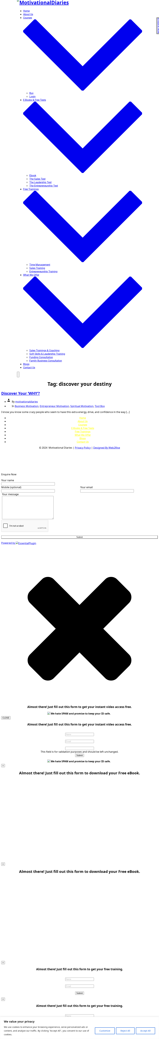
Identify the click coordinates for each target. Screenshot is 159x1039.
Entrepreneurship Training (43, 271)
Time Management (39, 264)
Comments (79, 744)
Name (79, 730)
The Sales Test (37, 178)
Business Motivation (27, 406)
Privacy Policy (83, 447)
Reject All (125, 1030)
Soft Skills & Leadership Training (47, 353)
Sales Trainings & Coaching (44, 350)
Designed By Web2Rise (106, 447)
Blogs (26, 364)
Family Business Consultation (45, 360)
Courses (82, 424)
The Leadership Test (40, 182)
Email (79, 737)
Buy (31, 93)
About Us (28, 14)
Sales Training (37, 268)
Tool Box (100, 406)
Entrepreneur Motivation (54, 406)
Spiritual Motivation (81, 406)
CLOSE (5, 718)
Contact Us (29, 367)
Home (26, 10)
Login (32, 96)
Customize (104, 1030)
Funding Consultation (41, 357)
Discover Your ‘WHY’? (20, 393)
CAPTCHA (79, 989)
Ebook (32, 175)
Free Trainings (82, 431)
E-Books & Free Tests (82, 428)
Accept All (145, 1030)
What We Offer (83, 435)
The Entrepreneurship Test (43, 185)
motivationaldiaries (26, 401)
